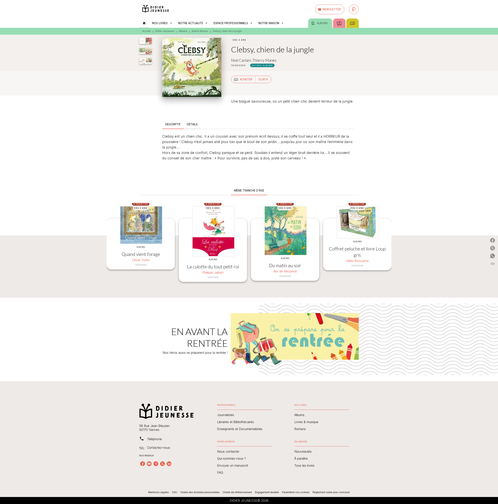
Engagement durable (267, 492)
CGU (174, 492)
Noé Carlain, (241, 60)
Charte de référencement (237, 492)
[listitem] (142, 463)
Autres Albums (200, 31)
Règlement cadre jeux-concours (331, 492)
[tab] (144, 23)
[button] (329, 9)
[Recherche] (354, 9)
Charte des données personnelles (200, 492)
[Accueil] (155, 9)
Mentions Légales (158, 492)
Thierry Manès (264, 60)
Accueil (146, 31)
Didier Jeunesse (164, 31)
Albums (183, 31)
